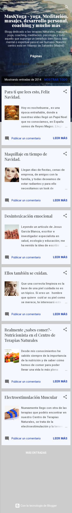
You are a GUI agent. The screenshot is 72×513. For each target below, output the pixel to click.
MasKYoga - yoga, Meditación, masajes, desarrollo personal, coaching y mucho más (36, 20)
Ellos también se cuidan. (26, 273)
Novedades (21, 64)
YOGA (40, 64)
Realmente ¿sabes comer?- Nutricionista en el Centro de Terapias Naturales (30, 335)
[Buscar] (66, 8)
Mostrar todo (55, 79)
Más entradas (36, 452)
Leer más (60, 138)
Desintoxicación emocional (28, 216)
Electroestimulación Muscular (31, 397)
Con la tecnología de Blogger (38, 505)
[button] (65, 92)
